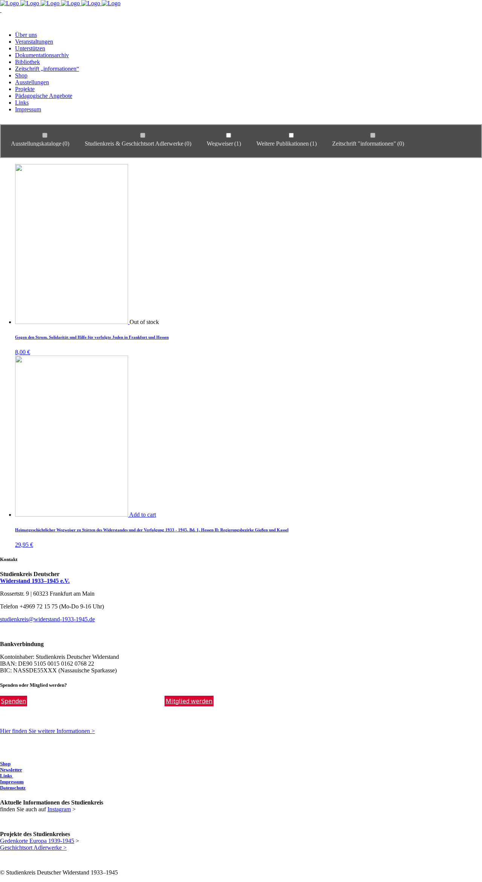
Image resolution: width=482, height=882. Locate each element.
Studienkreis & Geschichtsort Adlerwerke (138, 143)
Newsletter (11, 770)
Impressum (12, 782)
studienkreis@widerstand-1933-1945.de (47, 619)
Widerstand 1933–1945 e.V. (35, 581)
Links (6, 776)
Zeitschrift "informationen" (368, 143)
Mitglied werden (189, 701)
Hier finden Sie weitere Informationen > (47, 731)
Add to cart (142, 514)
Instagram (59, 809)
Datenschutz (13, 788)
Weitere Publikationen (286, 143)
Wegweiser (224, 143)
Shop (5, 763)
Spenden (13, 701)
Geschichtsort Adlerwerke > (33, 847)
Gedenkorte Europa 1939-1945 (37, 841)
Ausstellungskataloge (40, 143)
